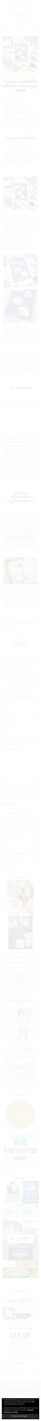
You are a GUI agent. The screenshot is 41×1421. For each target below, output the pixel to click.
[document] (20, 710)
